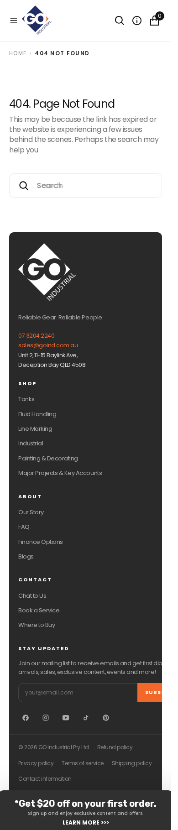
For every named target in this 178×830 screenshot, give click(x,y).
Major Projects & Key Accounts (60, 473)
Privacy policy (35, 763)
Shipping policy (132, 763)
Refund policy (115, 747)
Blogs (26, 556)
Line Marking (35, 428)
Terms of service (82, 763)
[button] (13, 20)
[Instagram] (45, 717)
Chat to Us (32, 595)
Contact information (45, 779)
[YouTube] (65, 717)
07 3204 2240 (36, 335)
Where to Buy (36, 625)
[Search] (119, 20)
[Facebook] (25, 717)
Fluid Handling (37, 414)
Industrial (30, 443)
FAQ (24, 526)
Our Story (31, 512)
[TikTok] (86, 717)
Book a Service (38, 610)
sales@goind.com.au (48, 345)
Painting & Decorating (48, 458)
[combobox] (85, 185)
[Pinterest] (106, 717)
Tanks (26, 399)
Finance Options (40, 542)
